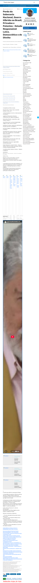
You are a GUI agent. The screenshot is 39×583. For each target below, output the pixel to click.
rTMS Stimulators (26, 103)
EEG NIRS (24, 73)
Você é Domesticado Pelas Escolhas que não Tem (12, 555)
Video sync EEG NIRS (27, 80)
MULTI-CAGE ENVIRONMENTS (28, 139)
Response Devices (26, 96)
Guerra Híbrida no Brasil (17, 457)
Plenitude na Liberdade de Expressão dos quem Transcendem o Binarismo (12, 552)
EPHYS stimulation (26, 141)
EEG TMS (24, 91)
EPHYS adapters (26, 85)
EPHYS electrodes (26, 135)
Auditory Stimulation (27, 68)
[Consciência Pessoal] (4, 195)
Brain (19, 574)
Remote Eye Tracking (27, 119)
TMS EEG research (26, 107)
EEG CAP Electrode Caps (27, 111)
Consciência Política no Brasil (17, 469)
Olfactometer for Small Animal (29, 131)
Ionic (5, 575)
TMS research (25, 102)
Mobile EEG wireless (27, 79)
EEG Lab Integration (27, 93)
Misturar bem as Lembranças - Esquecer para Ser (12, 549)
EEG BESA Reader (26, 123)
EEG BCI (24, 99)
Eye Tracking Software (27, 118)
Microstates (13, 574)
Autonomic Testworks (27, 125)
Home (4, 5)
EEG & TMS (25, 75)
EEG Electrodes (26, 110)
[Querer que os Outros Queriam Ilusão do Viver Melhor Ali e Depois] (11, 195)
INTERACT (25, 92)
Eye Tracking (25, 69)
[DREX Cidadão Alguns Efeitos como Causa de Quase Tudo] (14, 195)
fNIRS (24, 65)
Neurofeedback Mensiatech (28, 127)
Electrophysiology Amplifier (28, 138)
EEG (8, 574)
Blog (6, 5)
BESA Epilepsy (26, 122)
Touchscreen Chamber (27, 134)
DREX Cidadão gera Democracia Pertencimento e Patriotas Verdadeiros (12, 559)
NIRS (24, 98)
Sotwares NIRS (26, 81)
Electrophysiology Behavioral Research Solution (28, 143)
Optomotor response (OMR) (28, 130)
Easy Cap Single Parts (27, 114)
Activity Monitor (26, 133)
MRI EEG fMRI (25, 72)
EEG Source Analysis (27, 76)
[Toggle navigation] (34, 2)
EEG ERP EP (25, 77)
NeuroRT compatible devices (28, 126)
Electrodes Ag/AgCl (27, 71)
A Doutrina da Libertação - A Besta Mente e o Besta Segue (12, 546)
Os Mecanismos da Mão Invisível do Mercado (12, 550)
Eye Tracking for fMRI (27, 62)
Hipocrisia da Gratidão (7, 556)
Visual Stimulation (26, 66)
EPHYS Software (26, 137)
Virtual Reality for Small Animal (29, 129)
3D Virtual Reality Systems (28, 88)
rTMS (24, 83)
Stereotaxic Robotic (27, 87)
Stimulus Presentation (27, 95)
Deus (4, 75)
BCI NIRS (24, 100)
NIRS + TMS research (27, 108)
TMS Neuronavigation (27, 104)
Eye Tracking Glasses (27, 115)
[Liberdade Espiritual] (7, 195)
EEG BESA (25, 89)
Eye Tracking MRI (26, 116)
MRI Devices (25, 64)
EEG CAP (24, 112)
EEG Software (25, 120)
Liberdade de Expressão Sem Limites (10, 557)
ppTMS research (26, 106)
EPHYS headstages (26, 84)
